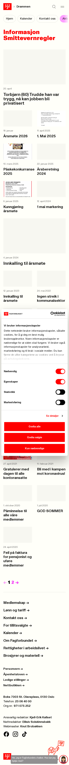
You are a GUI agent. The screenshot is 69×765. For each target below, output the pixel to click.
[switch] (60, 381)
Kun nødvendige (34, 448)
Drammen (23, 6)
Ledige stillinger (16, 679)
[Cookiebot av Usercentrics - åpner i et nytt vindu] (50, 314)
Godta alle (35, 426)
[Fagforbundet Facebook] (6, 734)
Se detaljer (52, 415)
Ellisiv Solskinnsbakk (36, 721)
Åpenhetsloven (15, 674)
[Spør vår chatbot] (63, 759)
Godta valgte (34, 437)
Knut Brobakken (31, 726)
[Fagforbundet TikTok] (24, 734)
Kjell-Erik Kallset (41, 717)
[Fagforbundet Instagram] (15, 734)
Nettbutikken (13, 685)
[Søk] (54, 6)
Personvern (13, 668)
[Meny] (62, 6)
